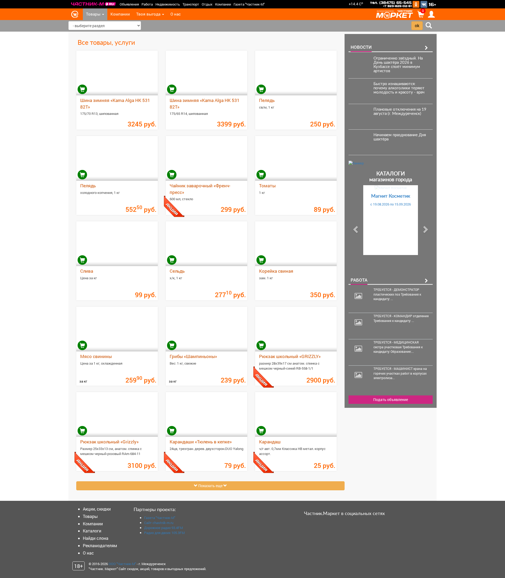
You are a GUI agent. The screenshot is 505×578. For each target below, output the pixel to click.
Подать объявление (390, 399)
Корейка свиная (276, 271)
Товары (94, 14)
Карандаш (270, 442)
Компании (223, 4)
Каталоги (92, 530)
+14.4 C (356, 3)
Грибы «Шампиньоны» (193, 356)
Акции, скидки (97, 509)
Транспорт (191, 4)
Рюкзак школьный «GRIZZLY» (290, 356)
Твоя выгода (148, 14)
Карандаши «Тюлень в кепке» (201, 442)
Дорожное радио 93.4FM (163, 527)
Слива (86, 271)
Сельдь (177, 271)
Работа (147, 4)
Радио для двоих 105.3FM (164, 532)
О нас (175, 14)
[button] (355, 228)
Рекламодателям (100, 545)
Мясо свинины (96, 356)
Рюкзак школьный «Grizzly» (109, 442)
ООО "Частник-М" (122, 563)
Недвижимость (167, 4)
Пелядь (267, 100)
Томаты (267, 186)
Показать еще (210, 485)
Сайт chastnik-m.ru (158, 522)
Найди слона (95, 538)
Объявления (129, 4)
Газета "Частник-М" (249, 4)
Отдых (207, 4)
